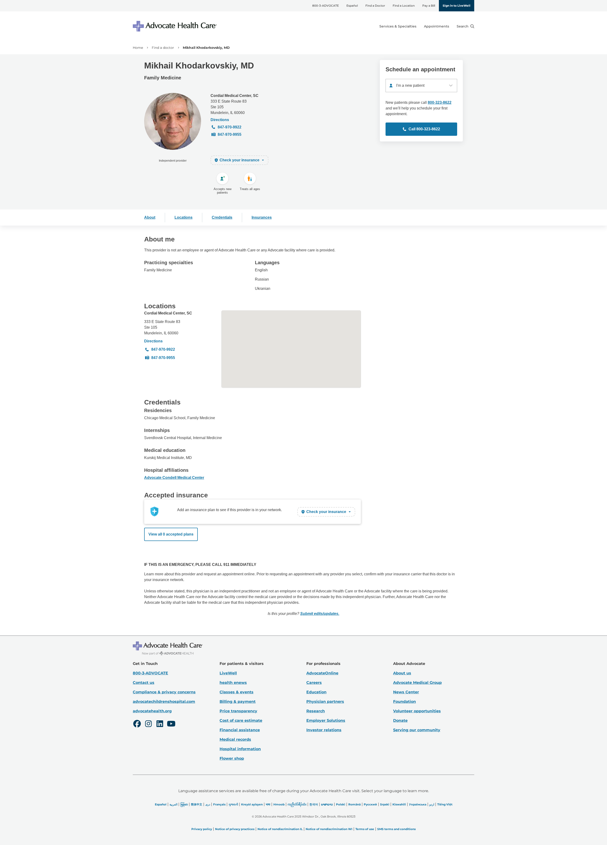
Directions (220, 120)
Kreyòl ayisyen (252, 804)
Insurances (262, 217)
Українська (417, 804)
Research (315, 711)
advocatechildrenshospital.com (164, 701)
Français (219, 804)
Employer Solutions (325, 720)
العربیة (173, 804)
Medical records (235, 739)
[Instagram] (148, 724)
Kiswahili (399, 804)
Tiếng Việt (444, 804)
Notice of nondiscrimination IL (280, 829)
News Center (406, 692)
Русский (370, 804)
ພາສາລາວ (327, 804)
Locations (184, 217)
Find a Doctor (375, 5)
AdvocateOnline (322, 673)
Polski (340, 804)
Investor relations (323, 730)
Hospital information (240, 749)
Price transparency (238, 711)
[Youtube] (171, 724)
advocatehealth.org (152, 711)
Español (352, 5)
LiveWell (228, 673)
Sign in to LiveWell (456, 5)
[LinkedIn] (160, 724)
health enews (233, 682)
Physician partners (325, 701)
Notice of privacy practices (234, 829)
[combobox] (421, 85)
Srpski (384, 804)
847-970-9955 (229, 134)
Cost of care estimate (241, 720)
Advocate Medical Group (417, 682)
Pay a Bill (428, 5)
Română (354, 804)
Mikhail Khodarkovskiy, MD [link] (206, 47)
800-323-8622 (439, 102)
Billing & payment (238, 701)
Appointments (436, 26)
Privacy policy (201, 829)
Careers (314, 682)
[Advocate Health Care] (175, 26)
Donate (400, 720)
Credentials (222, 217)
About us (402, 673)
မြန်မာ (184, 804)
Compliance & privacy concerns (164, 692)
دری (207, 804)
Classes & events (236, 692)
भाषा (268, 804)
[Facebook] (137, 724)
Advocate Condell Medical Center (174, 478)
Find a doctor (163, 47)
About (149, 217)
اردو (431, 804)
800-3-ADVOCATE (325, 5)
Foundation (404, 701)
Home (138, 47)
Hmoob (279, 804)
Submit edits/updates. (319, 614)
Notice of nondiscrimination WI (329, 829)
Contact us (143, 682)
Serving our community (416, 730)
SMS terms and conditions (396, 829)
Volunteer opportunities (417, 711)
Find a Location (404, 5)
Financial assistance (240, 730)
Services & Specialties (397, 26)
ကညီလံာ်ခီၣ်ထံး (297, 804)
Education (316, 692)
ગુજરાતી (233, 804)
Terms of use (364, 829)
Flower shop (232, 758)
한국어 (313, 804)
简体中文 (196, 804)
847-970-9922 (229, 127)
